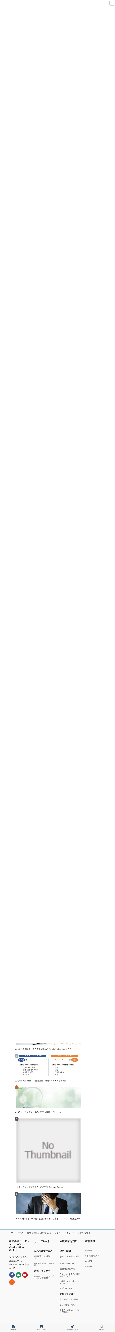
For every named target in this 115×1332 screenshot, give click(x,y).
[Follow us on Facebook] (12, 1275)
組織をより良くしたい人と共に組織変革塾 (44, 1277)
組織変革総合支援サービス (44, 1257)
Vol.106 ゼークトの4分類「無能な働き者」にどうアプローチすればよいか (47, 1219)
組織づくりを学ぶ (72, 1329)
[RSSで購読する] (12, 1282)
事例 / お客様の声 (92, 1256)
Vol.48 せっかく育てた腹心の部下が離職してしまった (38, 1112)
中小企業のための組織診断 (44, 1264)
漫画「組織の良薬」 (68, 1305)
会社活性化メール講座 (69, 1299)
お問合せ (88, 1266)
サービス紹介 (41, 1329)
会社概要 (88, 1261)
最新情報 (88, 1251)
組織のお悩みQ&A (67, 1263)
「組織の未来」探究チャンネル (70, 1282)
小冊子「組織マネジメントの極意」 (70, 1311)
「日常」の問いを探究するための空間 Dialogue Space (39, 1187)
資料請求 (101, 1329)
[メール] (18, 1275)
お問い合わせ (84, 1233)
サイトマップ (17, 1233)
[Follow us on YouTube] (25, 1275)
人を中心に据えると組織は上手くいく (70, 1275)
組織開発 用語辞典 (67, 1269)
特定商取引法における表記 (39, 1233)
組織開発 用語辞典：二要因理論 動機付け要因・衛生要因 (40, 1080)
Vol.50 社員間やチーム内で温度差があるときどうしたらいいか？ (43, 1049)
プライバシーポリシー (64, 1233)
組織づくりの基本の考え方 (70, 1257)
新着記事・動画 (66, 1288)
